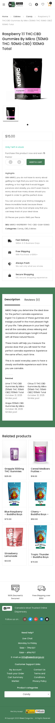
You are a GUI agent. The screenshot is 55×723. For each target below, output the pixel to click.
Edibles (17, 16)
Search (30, 4)
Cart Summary (15, 677)
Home (5, 16)
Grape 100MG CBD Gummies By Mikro (14, 405)
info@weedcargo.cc (32, 657)
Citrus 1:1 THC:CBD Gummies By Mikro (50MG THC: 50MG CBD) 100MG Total (37, 388)
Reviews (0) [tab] (32, 300)
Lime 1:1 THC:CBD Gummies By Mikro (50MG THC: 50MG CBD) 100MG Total (14, 388)
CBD (26, 228)
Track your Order (15, 673)
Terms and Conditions (39, 675)
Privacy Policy (39, 681)
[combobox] (27, 694)
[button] (53, 56)
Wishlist (15, 681)
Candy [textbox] (26, 694)
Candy (29, 16)
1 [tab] (27, 124)
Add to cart (35, 161)
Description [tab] (12, 299)
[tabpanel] (10, 113)
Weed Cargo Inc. (26, 718)
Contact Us (39, 669)
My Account (15, 669)
